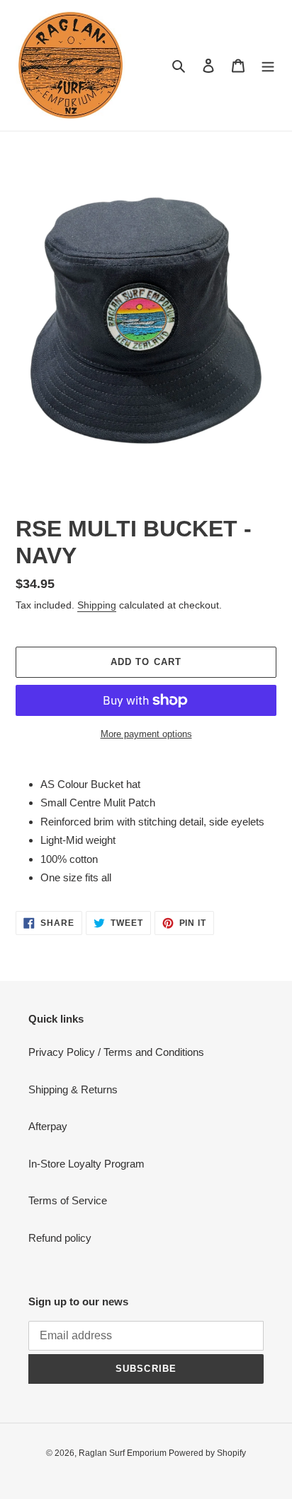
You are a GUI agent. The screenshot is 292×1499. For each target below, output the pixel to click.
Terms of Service (67, 1200)
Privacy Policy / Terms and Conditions (116, 1052)
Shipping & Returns (73, 1089)
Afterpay (47, 1126)
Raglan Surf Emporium (124, 1453)
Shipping (96, 605)
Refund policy (59, 1238)
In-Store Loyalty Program (86, 1164)
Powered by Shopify (207, 1453)
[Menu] (268, 65)
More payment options (146, 734)
